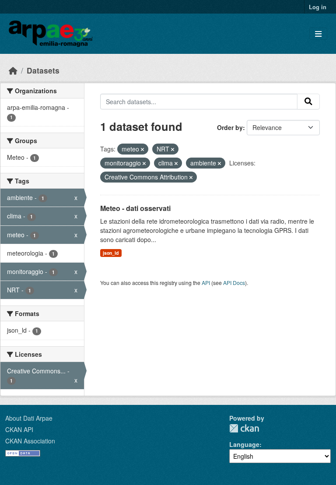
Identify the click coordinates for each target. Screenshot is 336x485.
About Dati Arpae (28, 418)
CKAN (244, 428)
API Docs (234, 282)
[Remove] (142, 149)
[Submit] (308, 101)
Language (244, 444)
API (206, 282)
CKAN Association (30, 440)
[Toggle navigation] (318, 34)
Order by (230, 127)
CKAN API (19, 429)
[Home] (13, 70)
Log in (317, 7)
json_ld (111, 253)
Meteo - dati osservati (135, 208)
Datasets (43, 70)
